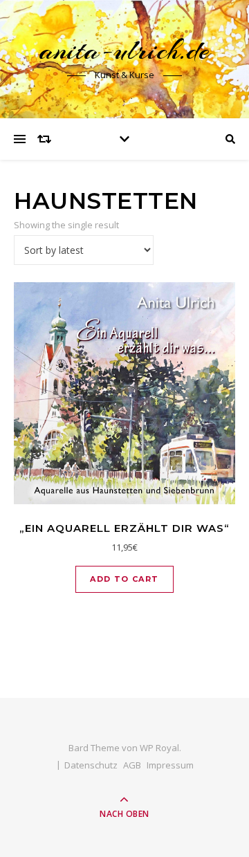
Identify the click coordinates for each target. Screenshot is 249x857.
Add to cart (124, 579)
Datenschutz (91, 765)
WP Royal (159, 747)
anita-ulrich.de (124, 50)
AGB (132, 765)
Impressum (170, 765)
